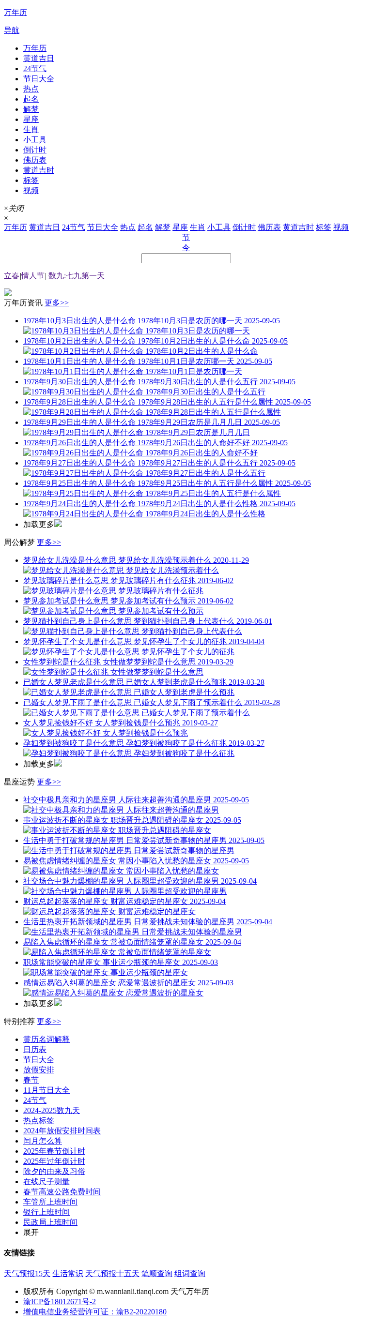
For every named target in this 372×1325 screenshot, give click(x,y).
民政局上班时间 (50, 1222)
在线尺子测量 (46, 1181)
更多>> (57, 303)
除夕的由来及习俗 (54, 1171)
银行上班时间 (46, 1212)
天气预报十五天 (112, 1273)
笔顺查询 (156, 1273)
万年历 (34, 48)
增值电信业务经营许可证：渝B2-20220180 (95, 1312)
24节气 (34, 68)
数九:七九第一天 (75, 275)
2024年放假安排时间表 (62, 1131)
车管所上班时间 (50, 1202)
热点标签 (38, 1120)
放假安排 (38, 1070)
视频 (31, 190)
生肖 (31, 129)
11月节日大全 (46, 1090)
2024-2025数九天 (51, 1110)
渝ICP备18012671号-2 (59, 1301)
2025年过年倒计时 (54, 1161)
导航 (11, 30)
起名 (31, 99)
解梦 (31, 109)
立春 (11, 275)
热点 (31, 89)
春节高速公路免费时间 (62, 1192)
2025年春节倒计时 (54, 1151)
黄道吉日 (38, 58)
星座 (31, 119)
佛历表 (34, 160)
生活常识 (67, 1273)
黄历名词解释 (46, 1039)
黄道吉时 (38, 170)
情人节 (33, 275)
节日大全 (38, 79)
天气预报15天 (27, 1273)
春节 (31, 1080)
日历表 (34, 1049)
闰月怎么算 (42, 1141)
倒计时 (34, 150)
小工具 (34, 140)
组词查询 (189, 1273)
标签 (31, 180)
